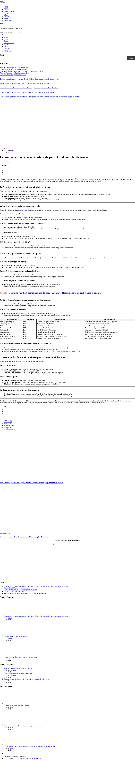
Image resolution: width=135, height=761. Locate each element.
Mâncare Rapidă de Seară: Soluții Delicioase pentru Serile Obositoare (25, 593)
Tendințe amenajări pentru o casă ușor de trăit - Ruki (16, 79)
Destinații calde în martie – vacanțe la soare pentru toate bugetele (24, 726)
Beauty (6, 8)
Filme (6, 15)
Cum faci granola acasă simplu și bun (46, 88)
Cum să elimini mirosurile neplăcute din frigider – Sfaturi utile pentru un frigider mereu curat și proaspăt (36, 586)
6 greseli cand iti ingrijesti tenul (40, 83)
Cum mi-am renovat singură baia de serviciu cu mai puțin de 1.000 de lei (22, 71)
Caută (2, 55)
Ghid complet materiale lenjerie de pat (46, 79)
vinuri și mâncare (9, 429)
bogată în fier (23, 210)
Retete (6, 18)
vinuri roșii (7, 427)
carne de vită (8, 422)
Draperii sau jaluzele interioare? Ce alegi (16, 705)
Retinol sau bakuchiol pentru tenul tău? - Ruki (14, 83)
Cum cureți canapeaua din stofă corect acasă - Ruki (16, 92)
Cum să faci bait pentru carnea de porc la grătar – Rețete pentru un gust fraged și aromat (56, 293)
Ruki (1, 1)
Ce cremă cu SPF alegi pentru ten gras (16, 588)
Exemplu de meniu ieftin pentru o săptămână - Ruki (16, 88)
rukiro (8, 162)
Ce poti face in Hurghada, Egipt (14, 591)
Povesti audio (8, 20)
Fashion (6, 13)
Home (6, 6)
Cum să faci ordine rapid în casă (44, 92)
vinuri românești (9, 425)
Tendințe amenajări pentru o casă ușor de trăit (14, 67)
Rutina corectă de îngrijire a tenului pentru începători (20, 590)
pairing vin (7, 423)
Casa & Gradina (9, 11)
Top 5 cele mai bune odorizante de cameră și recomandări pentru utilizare (57, 97)
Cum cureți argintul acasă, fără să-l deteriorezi (14, 69)
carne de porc (8, 420)
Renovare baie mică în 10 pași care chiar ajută (14, 73)
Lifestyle (6, 16)
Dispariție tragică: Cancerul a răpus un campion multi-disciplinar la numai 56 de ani (30, 746)
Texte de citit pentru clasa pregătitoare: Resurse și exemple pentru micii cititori (31, 483)
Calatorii (6, 9)
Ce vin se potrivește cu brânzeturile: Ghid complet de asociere (24, 537)
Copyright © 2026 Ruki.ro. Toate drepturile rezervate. (25, 758)
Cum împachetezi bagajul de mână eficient (13, 75)
